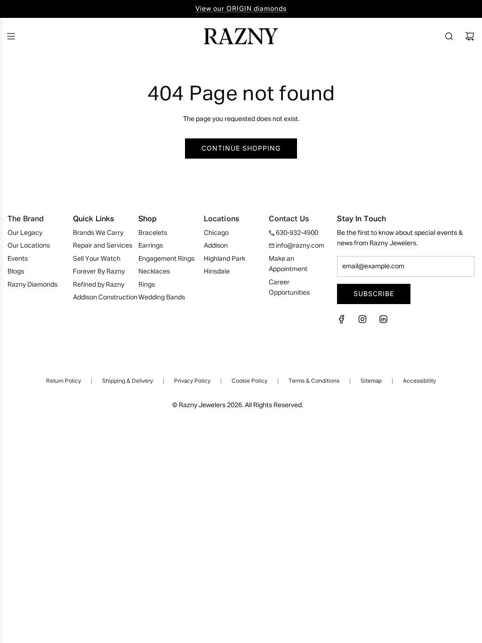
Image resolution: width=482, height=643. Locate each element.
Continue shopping (241, 148)
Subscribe (373, 293)
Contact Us (289, 219)
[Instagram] (362, 322)
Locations (221, 219)
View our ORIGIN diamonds (241, 9)
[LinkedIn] (383, 322)
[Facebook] (344, 322)
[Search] (449, 36)
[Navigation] (10, 36)
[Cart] (469, 36)
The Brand (26, 219)
